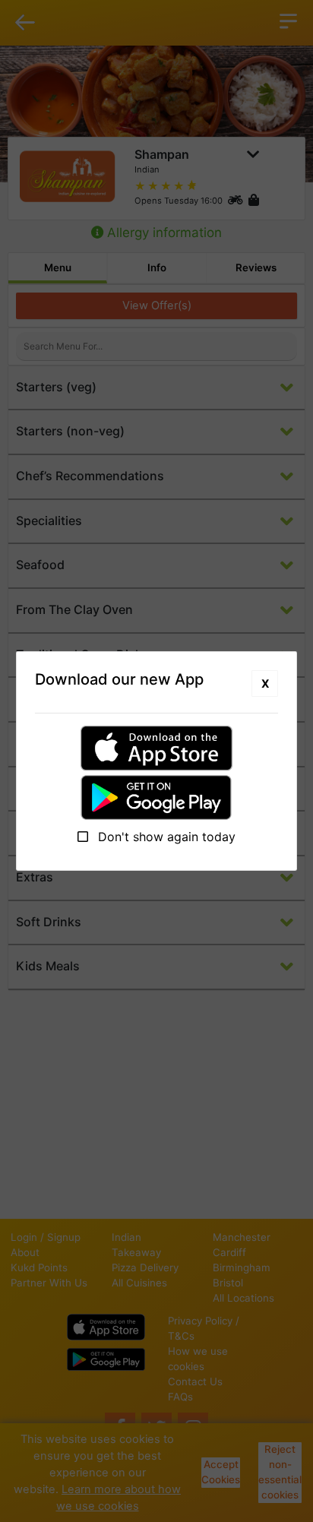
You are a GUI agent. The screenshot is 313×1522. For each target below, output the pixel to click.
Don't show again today (165, 836)
